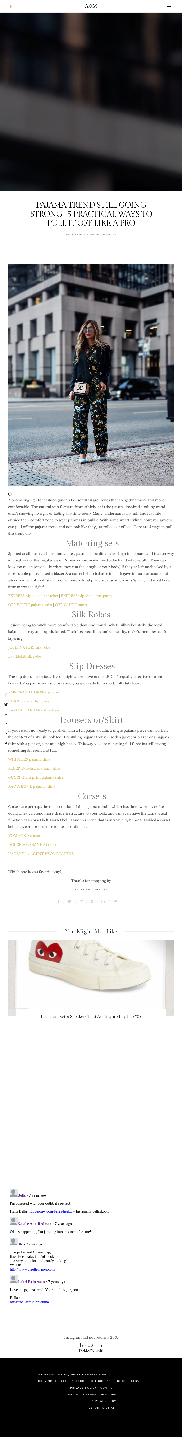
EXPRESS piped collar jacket (33, 596)
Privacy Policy (83, 1387)
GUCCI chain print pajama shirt (35, 777)
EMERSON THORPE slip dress (34, 692)
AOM (91, 6)
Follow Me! (91, 1350)
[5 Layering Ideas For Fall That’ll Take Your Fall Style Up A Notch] (91, 978)
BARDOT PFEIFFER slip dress (33, 710)
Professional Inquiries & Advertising (72, 1374)
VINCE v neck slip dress (28, 701)
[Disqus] (91, 1116)
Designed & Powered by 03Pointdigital (102, 1401)
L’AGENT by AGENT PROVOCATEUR (41, 854)
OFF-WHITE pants (71, 605)
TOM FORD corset (24, 836)
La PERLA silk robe (24, 656)
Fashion (109, 234)
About (73, 1394)
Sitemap (89, 1394)
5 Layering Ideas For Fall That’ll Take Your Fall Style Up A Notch (91, 1016)
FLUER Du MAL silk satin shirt (34, 768)
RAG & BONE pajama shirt (31, 786)
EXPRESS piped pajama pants (86, 596)
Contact (107, 1387)
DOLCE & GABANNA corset (32, 845)
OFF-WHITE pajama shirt (30, 605)
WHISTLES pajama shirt (29, 759)
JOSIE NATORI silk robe (29, 647)
